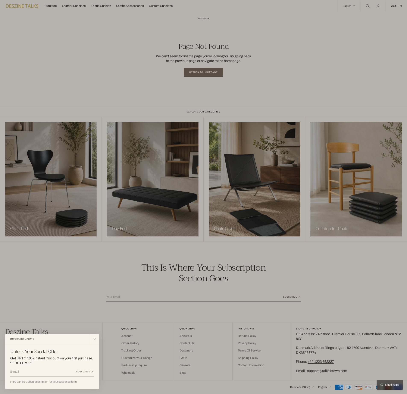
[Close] (94, 339)
